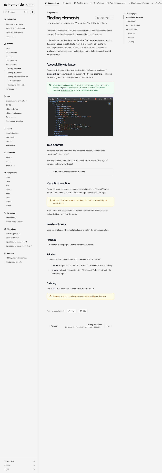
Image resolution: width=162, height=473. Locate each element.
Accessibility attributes (134, 17)
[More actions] (112, 18)
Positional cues (131, 29)
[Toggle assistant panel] (32, 12)
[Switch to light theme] (30, 5)
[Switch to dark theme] (33, 5)
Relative (131, 38)
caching (93, 296)
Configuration (82, 3)
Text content (130, 21)
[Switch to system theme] (27, 5)
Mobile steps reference (140, 3)
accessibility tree (67, 90)
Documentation (53, 3)
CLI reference (99, 3)
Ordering (131, 42)
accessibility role (53, 74)
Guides (68, 3)
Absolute (131, 34)
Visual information (133, 25)
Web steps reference (117, 3)
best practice (63, 88)
